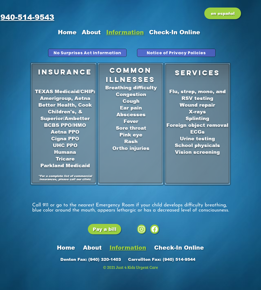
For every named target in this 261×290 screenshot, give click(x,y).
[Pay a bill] (141, 229)
